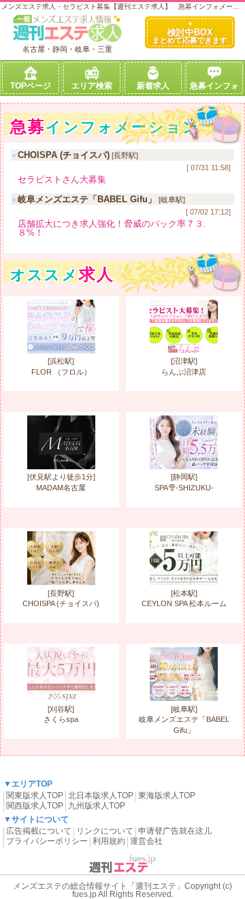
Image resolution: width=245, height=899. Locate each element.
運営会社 (146, 841)
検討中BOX (189, 35)
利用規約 (109, 841)
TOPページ (30, 86)
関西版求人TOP (34, 805)
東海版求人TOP (166, 795)
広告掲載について (38, 831)
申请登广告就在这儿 (175, 831)
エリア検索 (91, 86)
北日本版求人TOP (100, 795)
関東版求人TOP (34, 795)
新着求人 (153, 86)
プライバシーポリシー (47, 841)
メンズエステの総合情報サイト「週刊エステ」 (98, 886)
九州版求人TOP (96, 805)
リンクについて (104, 831)
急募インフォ (214, 86)
